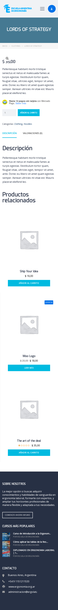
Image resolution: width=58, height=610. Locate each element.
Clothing (15, 46)
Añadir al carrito (28, 112)
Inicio (4, 46)
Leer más (29, 368)
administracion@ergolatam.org (26, 592)
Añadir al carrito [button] (29, 283)
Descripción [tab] (9, 133)
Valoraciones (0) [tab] (32, 133)
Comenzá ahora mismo (17, 515)
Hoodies (28, 123)
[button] (7, 58)
